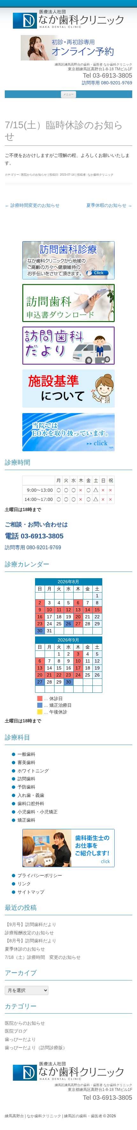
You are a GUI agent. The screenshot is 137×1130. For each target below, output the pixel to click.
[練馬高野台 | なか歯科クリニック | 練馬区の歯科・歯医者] (68, 20)
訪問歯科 (26, 778)
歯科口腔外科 (31, 803)
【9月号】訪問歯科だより (30, 924)
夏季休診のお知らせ (25, 948)
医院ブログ (16, 1031)
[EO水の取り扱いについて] (68, 432)
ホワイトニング (33, 770)
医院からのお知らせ (34, 174)
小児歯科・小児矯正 (38, 811)
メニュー (68, 94)
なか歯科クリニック (100, 174)
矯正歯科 (26, 820)
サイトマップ (31, 892)
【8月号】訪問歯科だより (30, 940)
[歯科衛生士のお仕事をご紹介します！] (68, 848)
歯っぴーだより (20, 1039)
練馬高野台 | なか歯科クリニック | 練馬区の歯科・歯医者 (53, 1116)
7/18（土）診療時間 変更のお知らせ (43, 957)
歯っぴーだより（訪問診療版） (36, 1047)
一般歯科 (26, 754)
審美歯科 (26, 762)
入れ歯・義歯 (31, 795)
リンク (24, 883)
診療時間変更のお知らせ (32, 205)
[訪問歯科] (68, 260)
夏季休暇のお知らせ (109, 205)
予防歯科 (26, 787)
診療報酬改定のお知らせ (29, 932)
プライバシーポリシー (40, 875)
